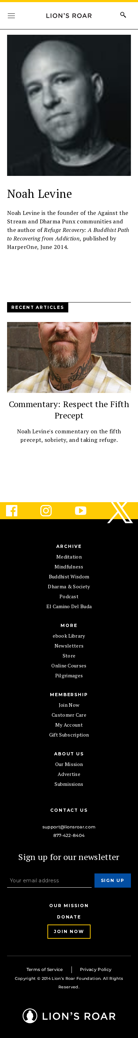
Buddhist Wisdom (69, 576)
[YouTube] (86, 510)
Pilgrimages (69, 675)
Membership (69, 694)
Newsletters (69, 645)
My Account (69, 724)
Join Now (69, 704)
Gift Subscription (69, 734)
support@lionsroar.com (69, 826)
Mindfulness (69, 566)
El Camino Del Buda (69, 606)
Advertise (69, 774)
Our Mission (69, 764)
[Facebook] (17, 510)
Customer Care (69, 714)
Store (69, 655)
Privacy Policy (95, 969)
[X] (120, 510)
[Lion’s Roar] (69, 1021)
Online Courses (68, 665)
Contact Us (69, 810)
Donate (69, 917)
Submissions (69, 784)
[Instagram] (51, 510)
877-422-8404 (69, 835)
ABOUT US (69, 753)
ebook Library (69, 635)
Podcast (69, 596)
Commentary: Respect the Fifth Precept (69, 409)
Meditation (69, 556)
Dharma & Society (69, 586)
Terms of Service (45, 969)
